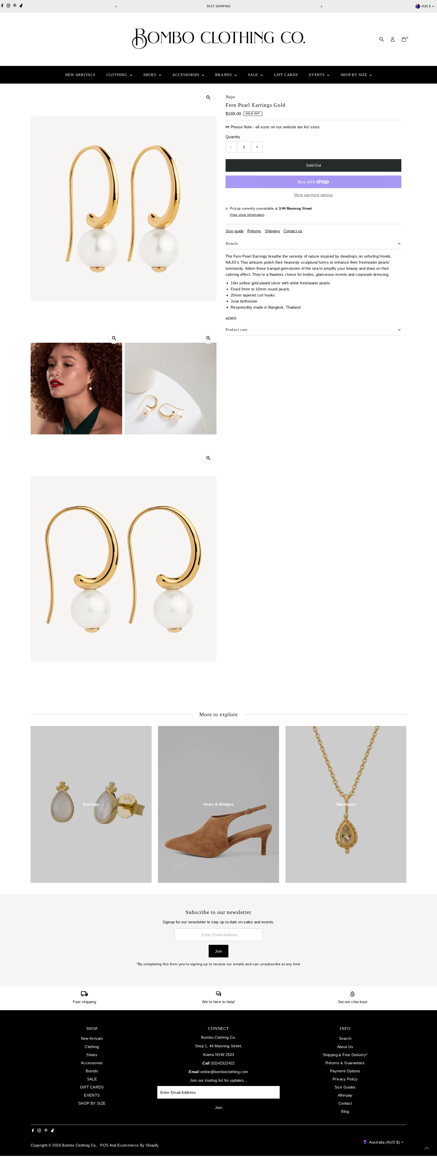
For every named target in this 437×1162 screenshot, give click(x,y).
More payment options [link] (313, 195)
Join (218, 951)
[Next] (321, 6)
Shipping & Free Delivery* (345, 1055)
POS (104, 1145)
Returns (254, 231)
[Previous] (116, 6)
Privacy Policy (345, 1079)
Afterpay (345, 1095)
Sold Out (313, 165)
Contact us (292, 231)
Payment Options (345, 1071)
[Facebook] (2, 6)
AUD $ (426, 6)
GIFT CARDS (286, 75)
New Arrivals (80, 75)
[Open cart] (403, 39)
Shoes (150, 75)
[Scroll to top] (427, 1148)
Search (345, 1038)
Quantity (233, 137)
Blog (345, 1111)
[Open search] (381, 39)
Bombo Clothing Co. (79, 1145)
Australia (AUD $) (384, 1142)
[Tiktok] (21, 6)
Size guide (235, 231)
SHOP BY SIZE (354, 75)
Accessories (186, 75)
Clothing (117, 75)
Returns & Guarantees (345, 1063)
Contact (345, 1103)
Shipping (272, 231)
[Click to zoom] (208, 97)
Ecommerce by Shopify (138, 1145)
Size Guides (345, 1087)
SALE (253, 75)
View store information (247, 214)
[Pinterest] (14, 6)
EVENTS (317, 75)
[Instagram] (8, 6)
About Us (345, 1047)
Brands (224, 75)
